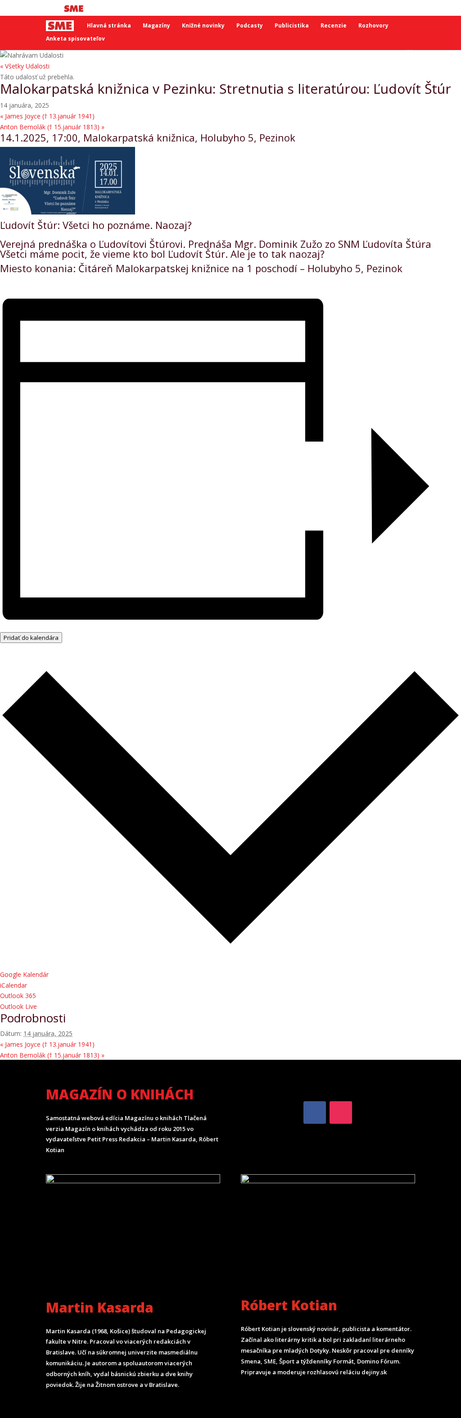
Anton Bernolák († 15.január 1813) (52, 127)
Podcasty (249, 26)
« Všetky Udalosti (25, 66)
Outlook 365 (18, 995)
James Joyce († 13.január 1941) (47, 116)
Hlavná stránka (109, 26)
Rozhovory (373, 26)
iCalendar (13, 985)
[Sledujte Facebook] (314, 1112)
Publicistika (292, 26)
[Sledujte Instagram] (341, 1112)
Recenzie (334, 26)
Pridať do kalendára (31, 638)
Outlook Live (18, 1006)
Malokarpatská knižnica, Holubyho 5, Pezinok (189, 137)
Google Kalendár (24, 974)
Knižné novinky (203, 26)
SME (75, 8)
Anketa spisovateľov (75, 39)
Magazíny (156, 26)
